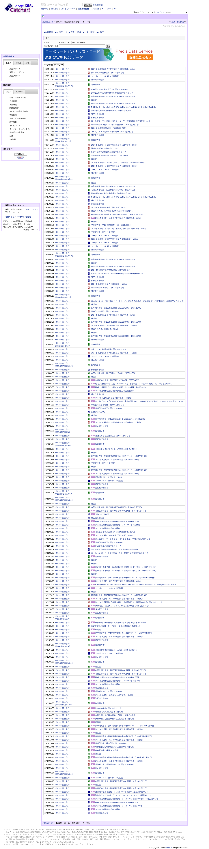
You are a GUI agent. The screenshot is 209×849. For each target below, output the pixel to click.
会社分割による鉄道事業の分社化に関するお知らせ (116, 715)
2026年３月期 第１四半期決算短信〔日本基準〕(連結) (114, 166)
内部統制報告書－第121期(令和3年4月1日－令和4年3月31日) (116, 507)
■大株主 (101, 32)
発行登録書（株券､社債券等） (103, 232)
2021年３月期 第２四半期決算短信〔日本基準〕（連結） (119, 740)
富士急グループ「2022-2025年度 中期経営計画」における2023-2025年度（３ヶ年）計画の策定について (139, 401)
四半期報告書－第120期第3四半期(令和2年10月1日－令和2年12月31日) (125, 726)
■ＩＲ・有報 (89, 32)
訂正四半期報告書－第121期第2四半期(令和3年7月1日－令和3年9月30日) (125, 567)
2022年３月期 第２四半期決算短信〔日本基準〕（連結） (119, 599)
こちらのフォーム (31, 209)
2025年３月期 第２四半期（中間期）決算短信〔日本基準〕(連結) (118, 229)
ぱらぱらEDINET (68, 9)
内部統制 (13, 105)
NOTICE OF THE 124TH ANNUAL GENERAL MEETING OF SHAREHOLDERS (123, 197)
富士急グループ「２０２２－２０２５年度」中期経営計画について (122, 539)
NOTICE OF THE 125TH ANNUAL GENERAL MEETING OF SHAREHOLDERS (123, 107)
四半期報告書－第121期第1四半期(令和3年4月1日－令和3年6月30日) (123, 633)
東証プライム (15, 69)
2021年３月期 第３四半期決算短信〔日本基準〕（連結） (119, 729)
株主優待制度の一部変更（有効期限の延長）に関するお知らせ (117, 214)
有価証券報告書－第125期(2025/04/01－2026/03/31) (113, 103)
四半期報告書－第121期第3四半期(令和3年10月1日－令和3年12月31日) (125, 578)
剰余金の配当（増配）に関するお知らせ (107, 288)
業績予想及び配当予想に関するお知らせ (111, 743)
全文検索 (54, 9)
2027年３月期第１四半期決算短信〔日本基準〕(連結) (113, 69)
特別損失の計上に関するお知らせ (109, 477)
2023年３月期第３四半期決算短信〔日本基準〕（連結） (118, 422)
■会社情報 (49, 32)
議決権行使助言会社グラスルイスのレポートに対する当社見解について (124, 795)
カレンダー (106, 9)
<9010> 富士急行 (62, 69)
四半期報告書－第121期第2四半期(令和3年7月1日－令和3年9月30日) (119, 595)
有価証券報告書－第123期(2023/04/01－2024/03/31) (113, 266)
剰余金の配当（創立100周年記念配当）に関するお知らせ (114, 125)
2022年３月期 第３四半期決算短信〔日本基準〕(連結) (118, 581)
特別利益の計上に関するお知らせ (109, 691)
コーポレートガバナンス (19, 129)
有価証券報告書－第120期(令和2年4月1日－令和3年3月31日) (120, 674)
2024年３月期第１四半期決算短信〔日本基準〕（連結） (114, 353)
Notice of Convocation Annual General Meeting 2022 (117, 521)
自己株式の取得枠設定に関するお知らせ (107, 73)
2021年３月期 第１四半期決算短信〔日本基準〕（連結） (119, 761)
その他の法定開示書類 (18, 111)
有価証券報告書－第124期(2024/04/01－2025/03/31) (113, 190)
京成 (173, 22)
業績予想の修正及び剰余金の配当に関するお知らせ (112, 211)
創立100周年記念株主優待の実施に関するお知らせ (112, 93)
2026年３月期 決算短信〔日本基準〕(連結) (109, 128)
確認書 (94, 100)
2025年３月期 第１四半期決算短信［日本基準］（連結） (115, 239)
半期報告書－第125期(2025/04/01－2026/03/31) (111, 155)
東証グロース (15, 76)
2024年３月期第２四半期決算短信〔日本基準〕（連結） (114, 325)
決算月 (18, 63)
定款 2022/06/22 (102, 514)
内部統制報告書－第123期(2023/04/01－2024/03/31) (113, 259)
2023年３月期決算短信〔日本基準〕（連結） (114, 398)
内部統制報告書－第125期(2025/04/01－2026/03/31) (113, 96)
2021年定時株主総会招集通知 (107, 684)
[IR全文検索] (98, 5)
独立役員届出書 (97, 114)
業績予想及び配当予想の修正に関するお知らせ (114, 719)
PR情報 (12, 139)
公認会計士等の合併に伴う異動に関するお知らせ (115, 532)
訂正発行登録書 (97, 80)
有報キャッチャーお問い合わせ (18, 217)
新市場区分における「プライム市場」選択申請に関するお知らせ (122, 606)
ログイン (160, 12)
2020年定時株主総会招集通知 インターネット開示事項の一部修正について (126, 799)
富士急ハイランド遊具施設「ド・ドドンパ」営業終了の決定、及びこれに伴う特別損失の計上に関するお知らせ (137, 301)
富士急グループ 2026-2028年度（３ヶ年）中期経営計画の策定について (120, 121)
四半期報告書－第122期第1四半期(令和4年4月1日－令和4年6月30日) (119, 470)
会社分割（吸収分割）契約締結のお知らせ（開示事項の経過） (121, 622)
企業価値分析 (83, 9)
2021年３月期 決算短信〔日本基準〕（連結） (114, 695)
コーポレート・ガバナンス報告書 (105, 76)
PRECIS (168, 848)
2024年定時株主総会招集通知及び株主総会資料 (110, 270)
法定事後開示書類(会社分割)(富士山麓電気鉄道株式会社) (114, 549)
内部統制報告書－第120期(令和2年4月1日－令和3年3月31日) (120, 670)
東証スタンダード (16, 72)
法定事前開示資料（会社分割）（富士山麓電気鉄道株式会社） (117, 626)
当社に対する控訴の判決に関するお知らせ (108, 349)
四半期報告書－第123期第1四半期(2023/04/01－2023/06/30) (116, 336)
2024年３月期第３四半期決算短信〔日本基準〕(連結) (113, 315)
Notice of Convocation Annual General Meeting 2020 (117, 802)
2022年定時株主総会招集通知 (107, 528)
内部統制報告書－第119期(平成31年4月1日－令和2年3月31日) (121, 781)
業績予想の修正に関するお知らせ (105, 311)
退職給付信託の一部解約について (105, 148)
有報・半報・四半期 (17, 97)
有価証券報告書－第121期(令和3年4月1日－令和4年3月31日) (120, 511)
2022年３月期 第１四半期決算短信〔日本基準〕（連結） (119, 637)
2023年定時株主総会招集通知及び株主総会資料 (114, 391)
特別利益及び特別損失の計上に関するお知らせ (114, 747)
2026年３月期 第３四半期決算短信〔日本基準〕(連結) (114, 145)
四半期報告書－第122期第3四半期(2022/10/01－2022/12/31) (120, 419)
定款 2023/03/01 (98, 412)
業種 (27, 63)
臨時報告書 (95, 84)
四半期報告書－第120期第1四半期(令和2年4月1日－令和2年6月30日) (123, 757)
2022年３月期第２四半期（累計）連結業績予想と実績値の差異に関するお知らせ (128, 602)
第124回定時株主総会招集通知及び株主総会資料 (111, 193)
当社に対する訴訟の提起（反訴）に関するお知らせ (116, 650)
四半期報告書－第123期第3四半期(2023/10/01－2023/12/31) (116, 308)
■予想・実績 (75, 32)
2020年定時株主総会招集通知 (107, 809)
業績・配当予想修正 (17, 118)
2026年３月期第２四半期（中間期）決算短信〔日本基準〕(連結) (117, 162)
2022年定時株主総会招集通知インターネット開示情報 (117, 525)
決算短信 (13, 115)
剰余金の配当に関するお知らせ (108, 546)
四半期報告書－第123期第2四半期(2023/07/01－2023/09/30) (116, 322)
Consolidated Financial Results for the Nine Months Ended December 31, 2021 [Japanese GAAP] (135, 585)
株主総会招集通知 (16, 132)
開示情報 (44, 9)
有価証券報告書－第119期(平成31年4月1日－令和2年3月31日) (121, 788)
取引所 (8, 63)
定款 (11, 136)
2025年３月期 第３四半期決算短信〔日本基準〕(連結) (118, 218)
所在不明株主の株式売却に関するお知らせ (108, 152)
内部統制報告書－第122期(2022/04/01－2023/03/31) (113, 373)
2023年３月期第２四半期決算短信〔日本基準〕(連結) (117, 460)
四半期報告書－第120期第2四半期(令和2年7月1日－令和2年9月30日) (123, 736)
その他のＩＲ (15, 125)
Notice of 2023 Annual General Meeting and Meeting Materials (121, 387)
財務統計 (95, 9)
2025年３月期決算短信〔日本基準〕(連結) (108, 207)
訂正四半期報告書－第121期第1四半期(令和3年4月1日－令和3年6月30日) (125, 571)
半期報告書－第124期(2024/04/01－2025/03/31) (111, 225)
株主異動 (13, 122)
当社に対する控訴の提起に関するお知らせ (112, 436)
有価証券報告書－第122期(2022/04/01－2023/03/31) (117, 380)
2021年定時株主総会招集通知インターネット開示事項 (117, 681)
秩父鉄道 (180, 22)
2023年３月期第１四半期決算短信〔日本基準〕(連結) (117, 474)
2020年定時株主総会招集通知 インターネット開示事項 (118, 806)
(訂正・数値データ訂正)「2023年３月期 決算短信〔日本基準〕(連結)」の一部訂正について (133, 384)
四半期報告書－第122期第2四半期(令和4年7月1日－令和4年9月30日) (119, 456)
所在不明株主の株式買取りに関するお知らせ (109, 89)
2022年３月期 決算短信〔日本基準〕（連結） (114, 535)
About (116, 9)
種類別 (8, 92)
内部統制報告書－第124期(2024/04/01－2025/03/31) (113, 186)
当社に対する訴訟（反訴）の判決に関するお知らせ (116, 449)
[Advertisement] (80, 16)
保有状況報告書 (97, 118)
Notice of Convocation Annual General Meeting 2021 (117, 677)
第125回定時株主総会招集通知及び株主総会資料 (111, 110)
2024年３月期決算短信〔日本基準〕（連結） (110, 284)
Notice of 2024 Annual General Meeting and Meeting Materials (117, 273)
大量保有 (13, 101)
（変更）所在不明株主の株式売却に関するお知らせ (112, 132)
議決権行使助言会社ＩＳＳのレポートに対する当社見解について (122, 792)
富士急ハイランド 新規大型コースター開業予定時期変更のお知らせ (119, 553)
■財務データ (61, 32)
